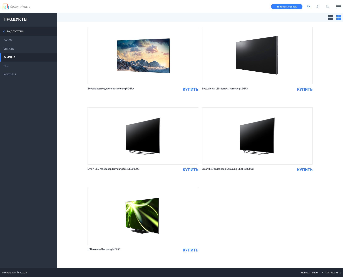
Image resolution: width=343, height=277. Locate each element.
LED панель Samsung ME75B (104, 249)
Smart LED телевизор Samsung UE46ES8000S (227, 168)
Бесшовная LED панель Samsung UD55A (225, 88)
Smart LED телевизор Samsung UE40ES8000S (113, 168)
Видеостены (15, 31)
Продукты (16, 19)
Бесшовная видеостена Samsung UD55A (111, 88)
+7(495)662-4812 (331, 272)
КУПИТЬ (190, 89)
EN (308, 6)
